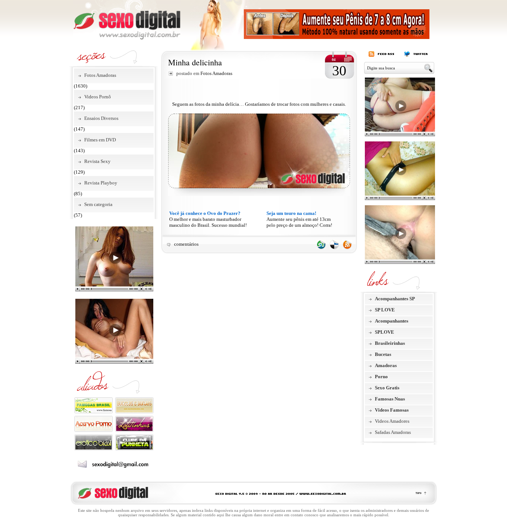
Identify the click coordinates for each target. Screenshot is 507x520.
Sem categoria (98, 204)
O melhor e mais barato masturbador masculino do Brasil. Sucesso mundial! (208, 219)
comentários (186, 244)
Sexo (127, 20)
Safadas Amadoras (393, 432)
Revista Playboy (100, 183)
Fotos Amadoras (100, 75)
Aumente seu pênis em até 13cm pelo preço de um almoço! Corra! (299, 219)
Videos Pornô (97, 96)
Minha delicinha (195, 62)
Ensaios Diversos (101, 118)
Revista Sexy (97, 161)
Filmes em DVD (100, 140)
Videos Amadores (392, 421)
